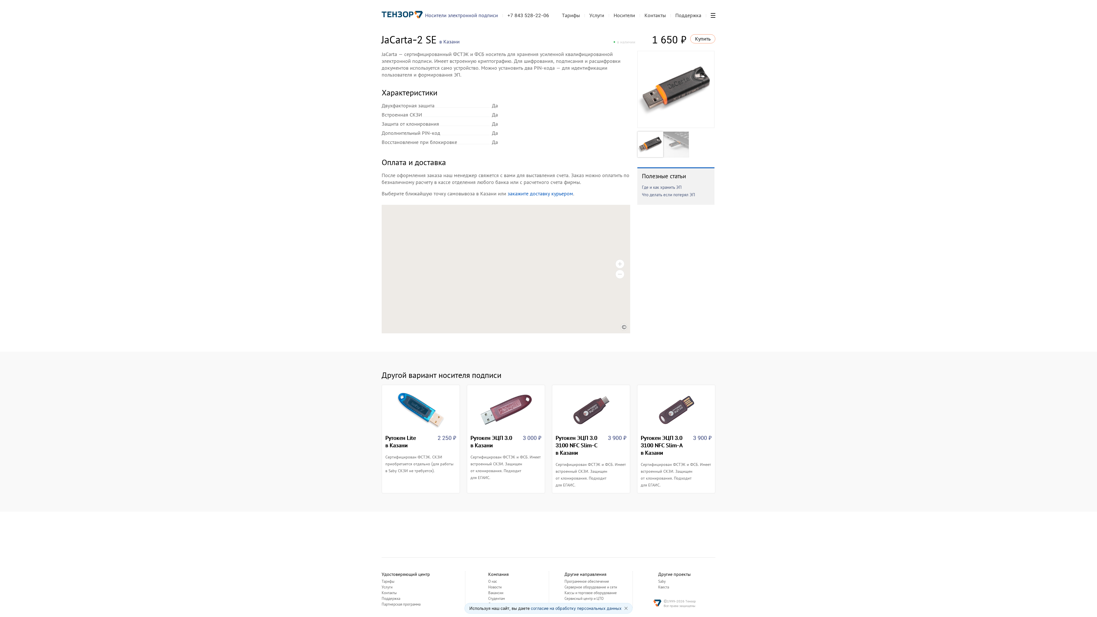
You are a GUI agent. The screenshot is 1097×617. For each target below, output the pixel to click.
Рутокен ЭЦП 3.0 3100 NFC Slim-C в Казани (576, 445)
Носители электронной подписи (461, 15)
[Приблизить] (619, 264)
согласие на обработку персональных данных (576, 608)
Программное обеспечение (586, 581)
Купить (702, 38)
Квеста (663, 587)
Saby (662, 581)
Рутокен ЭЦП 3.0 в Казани (491, 441)
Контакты (655, 15)
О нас (492, 581)
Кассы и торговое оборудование (590, 593)
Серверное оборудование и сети (590, 587)
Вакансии (495, 593)
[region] (506, 269)
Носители (624, 15)
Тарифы (571, 15)
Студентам (496, 598)
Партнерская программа (401, 604)
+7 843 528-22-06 (528, 15)
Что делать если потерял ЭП (668, 194)
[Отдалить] (619, 274)
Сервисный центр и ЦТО (584, 598)
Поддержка (688, 15)
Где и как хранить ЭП (662, 187)
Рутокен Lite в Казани (400, 441)
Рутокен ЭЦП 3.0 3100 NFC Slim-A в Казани (662, 445)
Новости (495, 587)
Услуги (596, 15)
